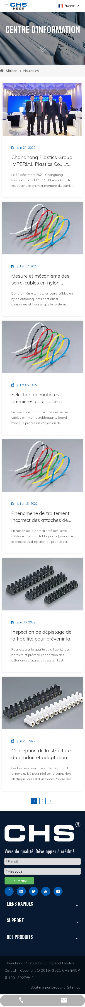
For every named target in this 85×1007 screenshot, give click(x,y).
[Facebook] (9, 891)
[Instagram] (58, 891)
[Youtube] (45, 891)
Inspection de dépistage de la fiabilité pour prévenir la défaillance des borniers (41, 635)
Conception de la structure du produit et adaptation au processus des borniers (41, 754)
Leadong (58, 987)
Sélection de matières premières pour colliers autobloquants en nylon (38, 398)
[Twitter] (33, 891)
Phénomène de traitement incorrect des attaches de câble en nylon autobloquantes (40, 516)
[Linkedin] (21, 891)
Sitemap (73, 987)
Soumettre (19, 881)
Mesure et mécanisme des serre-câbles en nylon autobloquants (40, 279)
